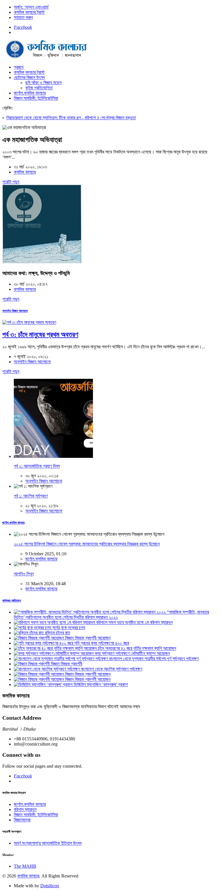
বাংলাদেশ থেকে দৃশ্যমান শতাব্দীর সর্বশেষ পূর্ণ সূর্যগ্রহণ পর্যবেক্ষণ (153, 658)
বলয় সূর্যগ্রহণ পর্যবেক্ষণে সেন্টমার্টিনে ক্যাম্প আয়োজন (132, 653)
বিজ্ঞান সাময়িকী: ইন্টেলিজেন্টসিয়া (36, 98)
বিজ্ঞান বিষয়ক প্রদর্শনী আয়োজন (87, 637)
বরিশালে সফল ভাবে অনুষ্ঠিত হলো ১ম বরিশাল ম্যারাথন (134, 622)
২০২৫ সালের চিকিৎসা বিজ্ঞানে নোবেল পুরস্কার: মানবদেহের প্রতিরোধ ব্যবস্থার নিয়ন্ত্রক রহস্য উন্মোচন (87, 543)
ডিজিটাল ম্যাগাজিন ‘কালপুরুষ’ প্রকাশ (100, 684)
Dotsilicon (49, 885)
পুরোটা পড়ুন (10, 181)
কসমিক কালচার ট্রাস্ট (29, 12)
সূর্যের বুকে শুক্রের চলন (68, 627)
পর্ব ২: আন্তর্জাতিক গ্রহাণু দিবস (37, 466)
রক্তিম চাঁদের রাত (57, 632)
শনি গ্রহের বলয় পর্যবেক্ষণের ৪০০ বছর (101, 643)
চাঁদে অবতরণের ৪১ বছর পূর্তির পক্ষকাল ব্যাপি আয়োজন (136, 648)
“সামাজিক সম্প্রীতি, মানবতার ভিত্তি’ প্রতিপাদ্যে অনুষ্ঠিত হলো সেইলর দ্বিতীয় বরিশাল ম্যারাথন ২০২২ (111, 615)
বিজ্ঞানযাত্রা (22, 819)
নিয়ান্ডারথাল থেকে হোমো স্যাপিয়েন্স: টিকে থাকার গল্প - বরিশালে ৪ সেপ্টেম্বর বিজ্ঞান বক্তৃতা (71, 117)
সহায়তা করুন (23, 17)
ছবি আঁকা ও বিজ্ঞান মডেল (43, 82)
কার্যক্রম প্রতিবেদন (11, 600)
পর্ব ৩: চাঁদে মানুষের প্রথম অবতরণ (40, 334)
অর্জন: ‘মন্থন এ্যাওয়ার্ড (31, 7)
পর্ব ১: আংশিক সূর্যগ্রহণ (31, 495)
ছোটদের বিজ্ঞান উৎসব (29, 77)
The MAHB (25, 866)
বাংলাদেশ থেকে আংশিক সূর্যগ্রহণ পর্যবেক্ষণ (111, 669)
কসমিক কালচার (25, 172)
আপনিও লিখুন (24, 573)
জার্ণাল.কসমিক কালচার (30, 93)
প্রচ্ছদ (19, 67)
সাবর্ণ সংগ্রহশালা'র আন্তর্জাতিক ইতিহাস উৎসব (47, 843)
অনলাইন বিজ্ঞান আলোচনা (15, 310)
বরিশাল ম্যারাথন (25, 809)
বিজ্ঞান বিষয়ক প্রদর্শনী (66, 663)
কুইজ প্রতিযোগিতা (39, 87)
